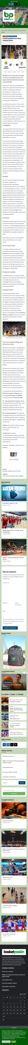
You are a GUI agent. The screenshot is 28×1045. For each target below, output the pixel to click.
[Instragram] (12, 4)
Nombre (5, 603)
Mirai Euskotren (17, 723)
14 (17, 1007)
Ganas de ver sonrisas (15, 701)
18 (7, 1010)
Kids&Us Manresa (10, 526)
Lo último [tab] (6, 694)
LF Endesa (12, 723)
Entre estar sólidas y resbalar (10, 772)
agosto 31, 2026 (6, 505)
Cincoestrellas (12, 699)
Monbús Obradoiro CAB (11, 36)
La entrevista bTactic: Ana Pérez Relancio (12, 685)
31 (3, 1016)
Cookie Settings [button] (6, 1041)
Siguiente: (13, 475)
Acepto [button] (13, 1041)
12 (10, 1007)
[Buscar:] (11, 782)
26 (10, 1013)
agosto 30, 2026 (6, 534)
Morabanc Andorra (10, 499)
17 (3, 1010)
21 (17, 1010)
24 (3, 1013)
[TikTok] (18, 4)
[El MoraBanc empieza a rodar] (14, 493)
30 (24, 1013)
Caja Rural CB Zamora (14, 715)
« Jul (3, 1019)
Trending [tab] (20, 694)
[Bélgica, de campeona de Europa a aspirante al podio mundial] (5, 708)
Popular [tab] (12, 694)
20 (14, 1010)
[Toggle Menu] (3, 26)
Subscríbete (14, 793)
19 (10, 1010)
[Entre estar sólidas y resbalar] (5, 725)
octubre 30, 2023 (7, 43)
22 (21, 1010)
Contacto (14, 1027)
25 (7, 1013)
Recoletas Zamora (19, 699)
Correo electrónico (18, 603)
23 (24, 1010)
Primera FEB (12, 716)
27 (14, 1013)
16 (24, 1007)
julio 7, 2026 (6, 688)
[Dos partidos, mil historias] (5, 733)
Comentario (6, 582)
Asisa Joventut (9, 553)
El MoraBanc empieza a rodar (10, 503)
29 (21, 1013)
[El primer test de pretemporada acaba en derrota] (14, 547)
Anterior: (11, 470)
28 (17, 1013)
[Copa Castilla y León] (5, 716)
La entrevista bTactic (7, 682)
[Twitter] (15, 4)
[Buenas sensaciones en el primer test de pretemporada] (14, 520)
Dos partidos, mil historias (16, 734)
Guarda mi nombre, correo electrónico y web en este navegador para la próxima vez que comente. (13, 621)
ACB (4, 36)
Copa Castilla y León (14, 718)
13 (14, 1007)
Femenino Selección (13, 732)
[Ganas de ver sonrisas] (5, 700)
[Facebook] (9, 4)
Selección (11, 706)
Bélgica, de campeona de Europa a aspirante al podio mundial (16, 709)
